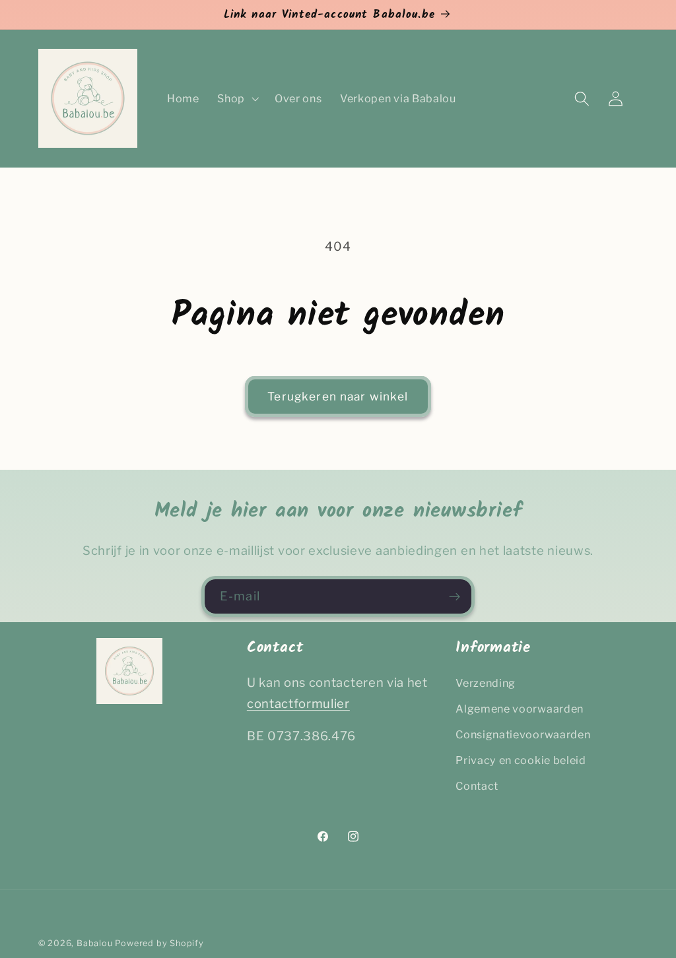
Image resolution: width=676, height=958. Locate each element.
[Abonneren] (454, 596)
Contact (477, 785)
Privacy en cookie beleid (521, 760)
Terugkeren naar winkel (337, 396)
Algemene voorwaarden (520, 708)
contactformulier (298, 703)
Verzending (486, 682)
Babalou (95, 943)
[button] (236, 98)
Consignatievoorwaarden (523, 734)
